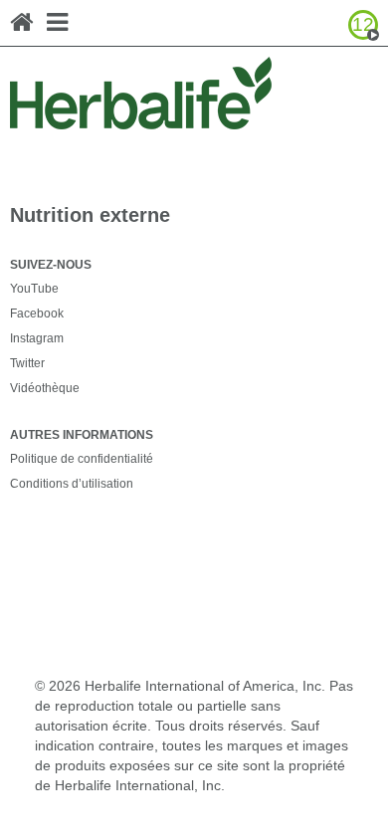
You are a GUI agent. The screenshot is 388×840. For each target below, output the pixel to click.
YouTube (34, 289)
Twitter (27, 363)
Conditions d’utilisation (71, 484)
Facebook (37, 313)
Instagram (37, 338)
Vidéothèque (45, 388)
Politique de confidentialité (81, 459)
